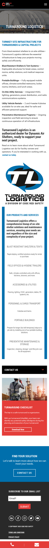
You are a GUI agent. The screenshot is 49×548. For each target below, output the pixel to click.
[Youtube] (37, 518)
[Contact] (12, 544)
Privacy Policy (13, 537)
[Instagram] (24, 518)
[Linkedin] (11, 518)
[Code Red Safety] (8, 4)
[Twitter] (31, 518)
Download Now (18, 429)
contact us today (9, 155)
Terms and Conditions (16, 532)
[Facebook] (18, 518)
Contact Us (11, 369)
